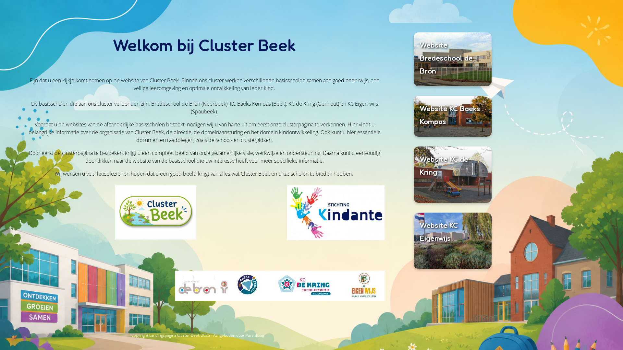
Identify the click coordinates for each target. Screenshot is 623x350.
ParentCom (255, 335)
